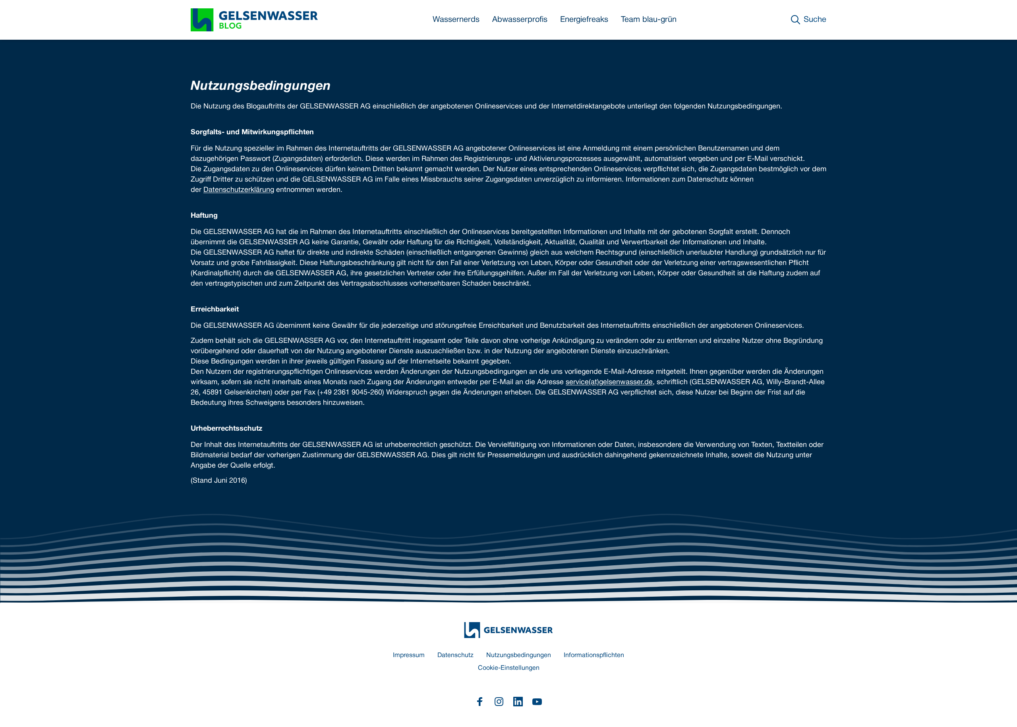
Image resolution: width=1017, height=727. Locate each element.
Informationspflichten (594, 655)
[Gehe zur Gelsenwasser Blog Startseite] (508, 630)
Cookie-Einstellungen (508, 668)
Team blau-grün (649, 19)
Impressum (409, 655)
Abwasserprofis (519, 19)
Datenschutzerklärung (238, 190)
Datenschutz (455, 655)
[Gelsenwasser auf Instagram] (499, 701)
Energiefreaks (584, 19)
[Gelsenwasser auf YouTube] (537, 701)
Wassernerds (456, 19)
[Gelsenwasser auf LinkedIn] (518, 701)
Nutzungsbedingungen (518, 655)
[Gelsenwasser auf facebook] (480, 701)
